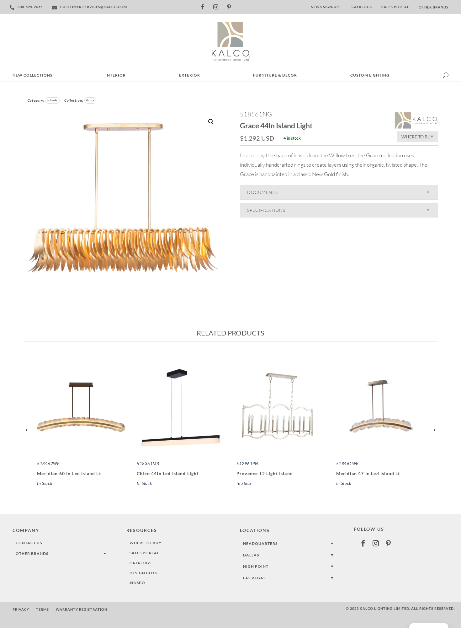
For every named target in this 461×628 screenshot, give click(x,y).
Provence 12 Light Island (264, 473)
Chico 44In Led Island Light (168, 473)
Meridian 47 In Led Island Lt (368, 473)
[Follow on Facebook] (203, 7)
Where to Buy (417, 136)
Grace (90, 100)
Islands (52, 100)
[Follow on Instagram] (216, 7)
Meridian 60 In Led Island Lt (69, 473)
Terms (42, 609)
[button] (211, 121)
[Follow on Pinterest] (229, 7)
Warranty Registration (81, 609)
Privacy (21, 609)
